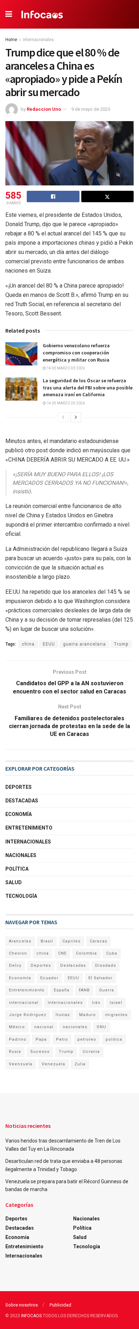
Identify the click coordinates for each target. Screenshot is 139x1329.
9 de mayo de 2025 (90, 109)
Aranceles (20, 941)
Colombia (86, 953)
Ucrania (91, 1051)
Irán (96, 1002)
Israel (116, 1002)
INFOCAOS (31, 1315)
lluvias (63, 1014)
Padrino (17, 1039)
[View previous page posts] (63, 417)
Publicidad (60, 1305)
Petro (62, 1039)
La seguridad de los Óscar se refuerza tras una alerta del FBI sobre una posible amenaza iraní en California (88, 387)
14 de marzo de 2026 (65, 368)
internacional (23, 1002)
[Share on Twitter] (107, 196)
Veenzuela (20, 1064)
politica (113, 1039)
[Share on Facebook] (53, 196)
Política (17, 869)
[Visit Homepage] (42, 14)
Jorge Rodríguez (27, 1014)
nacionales (75, 1027)
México (17, 1027)
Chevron (18, 953)
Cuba (111, 953)
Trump (121, 644)
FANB (84, 990)
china (28, 644)
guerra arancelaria (84, 644)
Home (11, 39)
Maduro (87, 1014)
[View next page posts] (76, 417)
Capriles (71, 941)
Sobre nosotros (21, 1305)
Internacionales (38, 39)
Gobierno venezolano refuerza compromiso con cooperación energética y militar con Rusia (76, 352)
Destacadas (21, 800)
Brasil (47, 941)
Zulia (80, 1064)
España (62, 990)
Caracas (98, 941)
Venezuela (53, 1064)
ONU (101, 1027)
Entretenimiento (28, 828)
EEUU (49, 644)
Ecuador (49, 978)
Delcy (15, 965)
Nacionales (20, 855)
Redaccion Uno (44, 109)
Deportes (18, 787)
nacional (43, 1027)
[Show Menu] (8, 14)
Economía (18, 814)
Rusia (15, 1051)
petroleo (86, 1039)
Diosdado (105, 965)
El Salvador (100, 978)
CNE (62, 953)
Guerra (106, 990)
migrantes (116, 1014)
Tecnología (21, 896)
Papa (41, 1039)
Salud (13, 882)
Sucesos (40, 1051)
